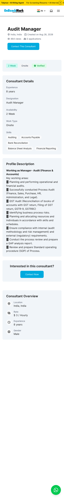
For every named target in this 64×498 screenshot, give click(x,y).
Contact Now (32, 274)
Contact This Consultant (23, 46)
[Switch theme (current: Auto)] (51, 11)
